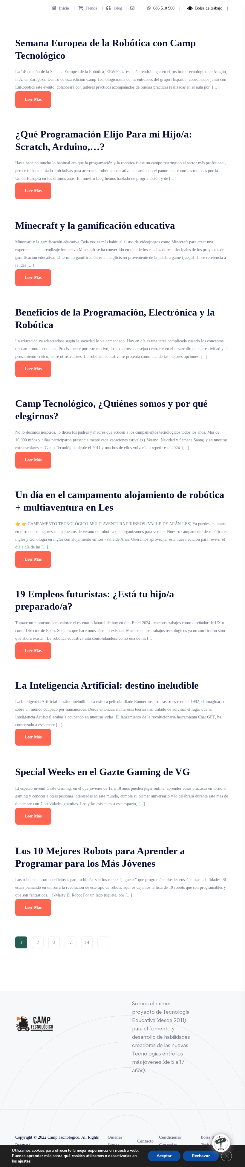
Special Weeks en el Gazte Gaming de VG (102, 771)
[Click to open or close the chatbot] (221, 1143)
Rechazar (201, 1156)
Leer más (33, 99)
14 (87, 942)
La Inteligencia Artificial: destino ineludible (107, 685)
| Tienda (83, 8)
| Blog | (113, 8)
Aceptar (164, 1156)
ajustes (24, 1161)
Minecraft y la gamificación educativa (95, 225)
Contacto (145, 1141)
